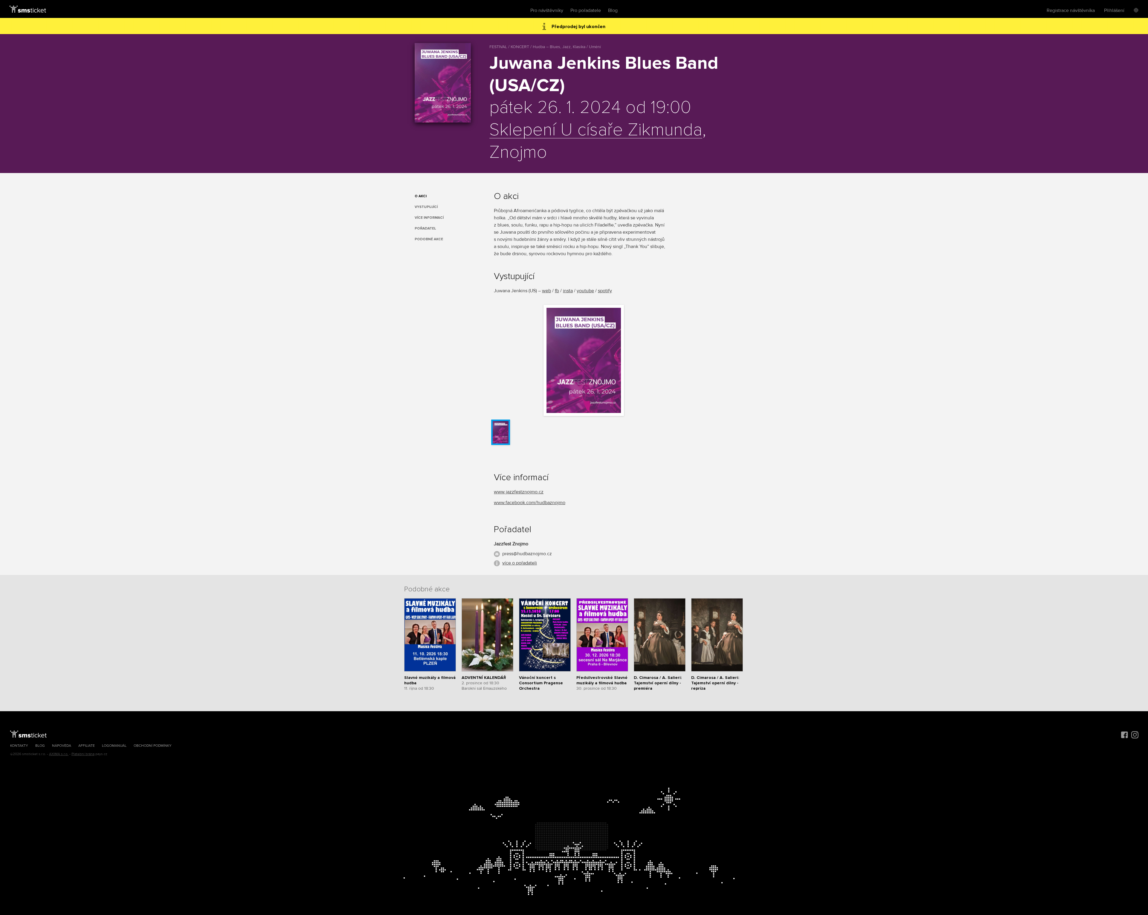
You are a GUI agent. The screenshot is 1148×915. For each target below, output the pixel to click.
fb (557, 291)
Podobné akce (429, 239)
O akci (421, 196)
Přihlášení (1114, 10)
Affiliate (86, 745)
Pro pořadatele (585, 10)
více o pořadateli (519, 563)
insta (568, 291)
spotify (605, 291)
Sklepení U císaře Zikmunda (595, 130)
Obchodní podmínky (153, 745)
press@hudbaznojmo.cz (527, 554)
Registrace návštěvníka (1071, 10)
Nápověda (61, 745)
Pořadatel (425, 228)
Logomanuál (114, 745)
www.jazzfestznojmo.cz (519, 492)
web (546, 291)
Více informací (429, 217)
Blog (613, 10)
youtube (585, 291)
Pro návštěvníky (546, 10)
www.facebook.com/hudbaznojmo (529, 503)
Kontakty (19, 745)
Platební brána (82, 754)
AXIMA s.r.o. (58, 754)
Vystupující (426, 207)
